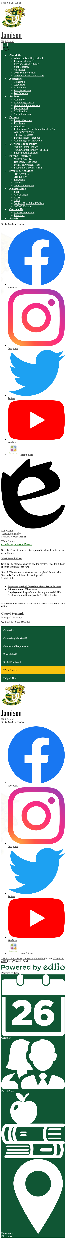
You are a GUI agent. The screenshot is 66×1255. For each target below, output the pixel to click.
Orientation (19, 69)
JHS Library (20, 176)
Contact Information (24, 212)
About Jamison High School (28, 58)
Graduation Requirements (27, 105)
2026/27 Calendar (23, 206)
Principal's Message (24, 61)
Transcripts (19, 81)
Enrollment (19, 123)
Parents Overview (23, 120)
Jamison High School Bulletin (29, 203)
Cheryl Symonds (12, 613)
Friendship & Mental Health (28, 167)
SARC (17, 197)
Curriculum (20, 87)
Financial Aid (21, 108)
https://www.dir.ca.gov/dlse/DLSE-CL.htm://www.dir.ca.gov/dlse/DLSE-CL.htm (34, 593)
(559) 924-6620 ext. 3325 (17, 621)
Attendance (20, 126)
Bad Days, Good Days (25, 161)
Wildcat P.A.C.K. (23, 159)
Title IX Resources (23, 134)
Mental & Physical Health (27, 164)
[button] (15, 55)
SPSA (17, 200)
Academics (19, 84)
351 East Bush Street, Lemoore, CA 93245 (23, 958)
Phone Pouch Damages (26, 152)
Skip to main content (11, 2)
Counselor (19, 99)
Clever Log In (21, 194)
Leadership (19, 179)
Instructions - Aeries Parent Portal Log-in (34, 129)
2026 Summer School (25, 72)
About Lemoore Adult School (29, 75)
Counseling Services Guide (28, 140)
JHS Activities (21, 174)
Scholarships (20, 111)
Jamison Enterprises (24, 185)
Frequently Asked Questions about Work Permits (34, 586)
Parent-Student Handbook (27, 137)
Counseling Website (24, 102)
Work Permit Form (11, 558)
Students (5, 536)
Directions (19, 215)
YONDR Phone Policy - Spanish (31, 149)
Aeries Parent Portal (24, 132)
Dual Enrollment (22, 90)
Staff (16, 191)
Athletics (18, 182)
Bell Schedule (21, 93)
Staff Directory (21, 66)
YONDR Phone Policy (26, 147)
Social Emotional (22, 114)
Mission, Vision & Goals (26, 64)
